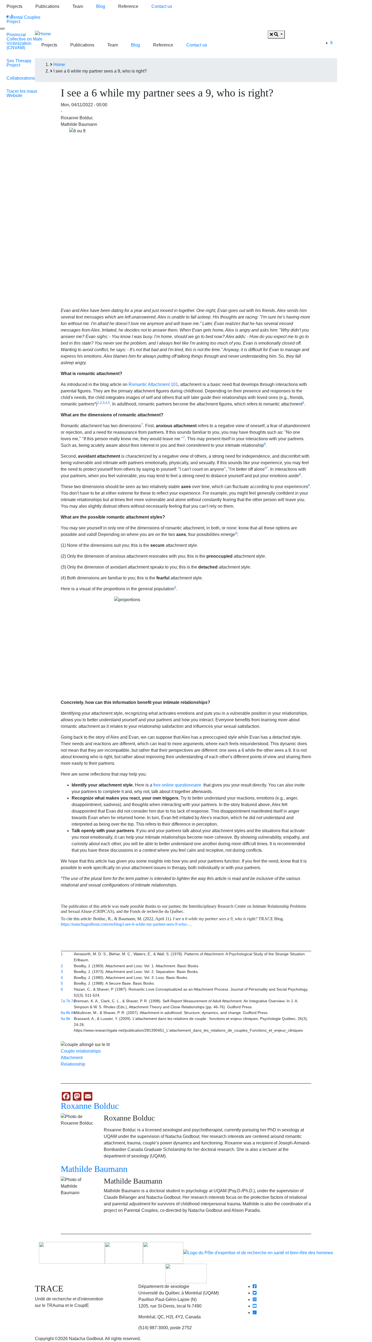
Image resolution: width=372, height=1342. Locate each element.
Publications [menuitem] (47, 6)
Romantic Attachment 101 (153, 384)
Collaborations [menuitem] (21, 78)
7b (68, 1001)
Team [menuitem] (77, 6)
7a (63, 1001)
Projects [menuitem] (14, 6)
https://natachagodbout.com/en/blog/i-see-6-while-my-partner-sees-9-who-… (126, 924)
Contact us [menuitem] (161, 6)
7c (73, 1001)
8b (68, 1012)
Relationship (73, 1064)
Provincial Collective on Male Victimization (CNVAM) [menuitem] (24, 41)
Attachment (72, 1057)
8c (73, 1012)
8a (63, 1012)
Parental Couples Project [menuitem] (23, 19)
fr (331, 42)
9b (68, 1018)
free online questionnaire (177, 785)
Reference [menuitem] (128, 6)
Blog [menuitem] (100, 6)
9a (63, 1018)
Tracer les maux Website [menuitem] (22, 93)
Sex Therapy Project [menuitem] (19, 62)
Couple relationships (81, 1051)
